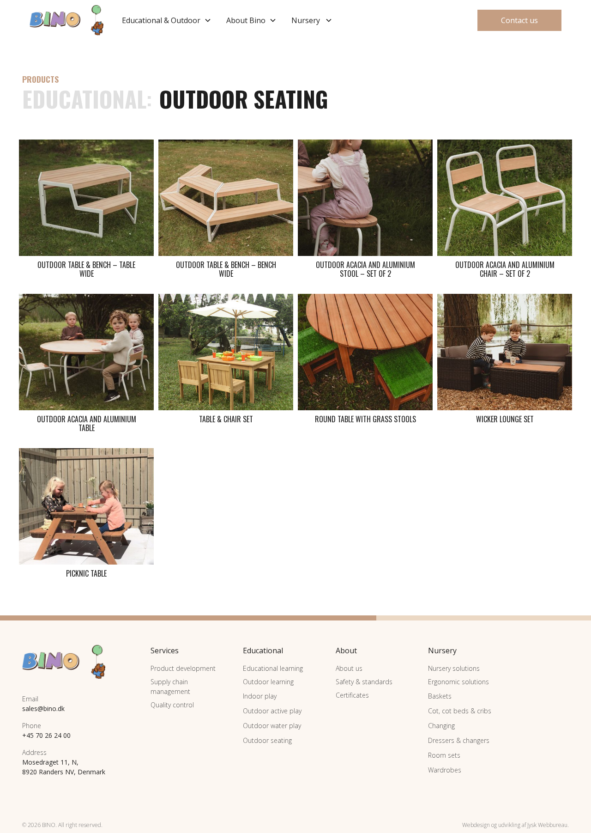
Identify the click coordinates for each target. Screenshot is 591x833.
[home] (66, 20)
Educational (84, 99)
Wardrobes (444, 770)
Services (165, 650)
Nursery (305, 20)
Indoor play (260, 696)
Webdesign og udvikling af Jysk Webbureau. (515, 825)
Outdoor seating (267, 740)
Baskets (440, 696)
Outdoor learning (268, 681)
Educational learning (273, 668)
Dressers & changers (458, 740)
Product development (183, 668)
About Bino (245, 20)
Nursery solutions (454, 668)
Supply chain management (170, 686)
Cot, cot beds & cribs (459, 710)
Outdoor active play (272, 710)
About (346, 650)
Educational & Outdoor (161, 20)
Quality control (172, 704)
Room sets (444, 755)
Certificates (352, 695)
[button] (167, 20)
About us (349, 668)
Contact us (519, 20)
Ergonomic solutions (458, 681)
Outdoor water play (272, 725)
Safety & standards (364, 681)
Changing (441, 725)
